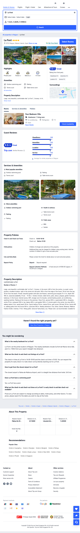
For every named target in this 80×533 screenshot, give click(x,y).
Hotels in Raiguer (64, 406)
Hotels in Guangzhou (15, 448)
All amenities (8, 90)
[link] (55, 3)
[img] (18, 55)
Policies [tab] (32, 109)
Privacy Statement (33, 485)
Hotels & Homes (9, 7)
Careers (30, 478)
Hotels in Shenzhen (15, 452)
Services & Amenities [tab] (19, 109)
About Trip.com (32, 472)
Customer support (8, 472)
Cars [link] (39, 7)
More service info (8, 478)
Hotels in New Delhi (44, 452)
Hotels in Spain (35, 406)
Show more (7, 101)
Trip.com (21, 406)
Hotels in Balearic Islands (49, 406)
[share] (76, 516)
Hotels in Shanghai (28, 448)
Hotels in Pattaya (53, 448)
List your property (58, 481)
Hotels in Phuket (14, 456)
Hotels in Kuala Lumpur (29, 452)
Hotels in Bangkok (41, 448)
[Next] (75, 189)
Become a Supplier (59, 488)
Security (55, 491)
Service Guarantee (8, 475)
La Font (8, 40)
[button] (59, 3)
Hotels (27, 406)
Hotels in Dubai (55, 452)
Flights (20, 7)
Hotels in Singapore (26, 456)
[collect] (76, 509)
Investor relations (58, 472)
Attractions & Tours (50, 7)
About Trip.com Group (34, 491)
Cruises (62, 7)
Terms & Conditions (34, 481)
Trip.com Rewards (58, 475)
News (30, 475)
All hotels (56, 485)
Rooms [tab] (6, 109)
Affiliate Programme (59, 478)
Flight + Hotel (30, 7)
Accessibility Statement (35, 488)
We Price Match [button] (53, 43)
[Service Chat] (76, 522)
